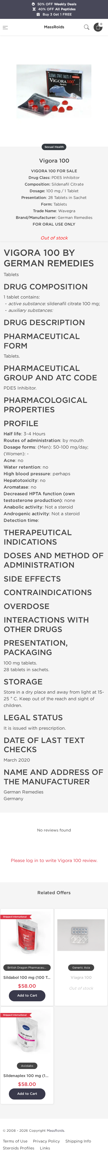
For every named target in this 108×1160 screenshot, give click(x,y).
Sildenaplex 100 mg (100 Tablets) (35, 1075)
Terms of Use (15, 1141)
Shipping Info (78, 1141)
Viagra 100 (81, 977)
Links (45, 1148)
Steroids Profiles (18, 1148)
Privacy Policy (46, 1141)
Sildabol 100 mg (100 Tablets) (32, 977)
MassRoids (55, 1131)
